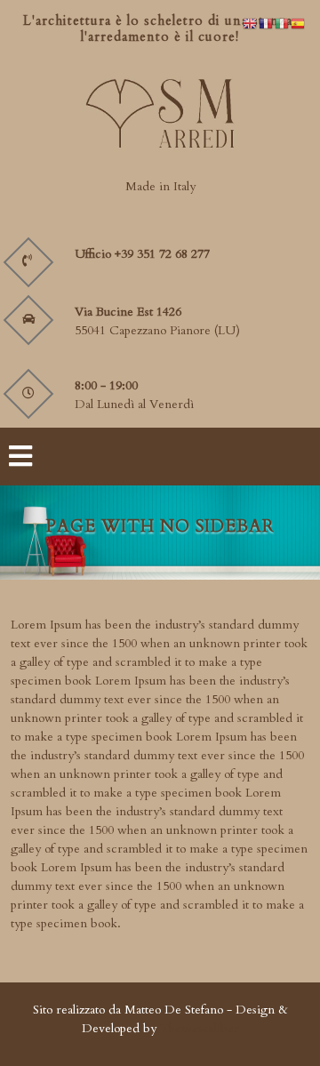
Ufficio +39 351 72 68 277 (142, 253)
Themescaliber (197, 1028)
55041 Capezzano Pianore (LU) (157, 330)
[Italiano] (283, 22)
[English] (251, 22)
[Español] (299, 22)
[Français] (267, 22)
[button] (74, 456)
